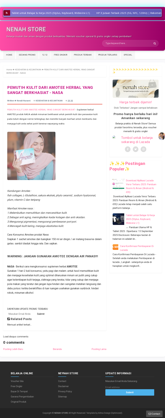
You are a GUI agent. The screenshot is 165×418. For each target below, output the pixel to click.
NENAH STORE (61, 413)
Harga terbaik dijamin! (135, 102)
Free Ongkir (16, 386)
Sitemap (62, 396)
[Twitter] (135, 149)
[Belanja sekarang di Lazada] (136, 140)
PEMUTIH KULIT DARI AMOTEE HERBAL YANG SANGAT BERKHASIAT (41, 109)
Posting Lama (99, 349)
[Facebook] (128, 149)
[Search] (154, 43)
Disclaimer (63, 386)
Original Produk (18, 401)
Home (9, 69)
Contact (62, 381)
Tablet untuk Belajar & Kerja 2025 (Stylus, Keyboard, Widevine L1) (51, 12)
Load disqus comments (15, 336)
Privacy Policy (65, 391)
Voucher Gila (17, 381)
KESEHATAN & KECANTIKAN (28, 69)
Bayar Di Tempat (19, 391)
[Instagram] (143, 149)
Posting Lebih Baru (13, 349)
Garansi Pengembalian (22, 396)
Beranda (57, 349)
